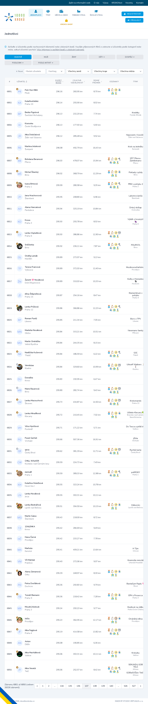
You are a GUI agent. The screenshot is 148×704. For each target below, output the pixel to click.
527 (134, 686)
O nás (96, 2)
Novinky (129, 2)
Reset (20, 71)
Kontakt (139, 2)
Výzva (105, 2)
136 (78, 686)
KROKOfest (117, 2)
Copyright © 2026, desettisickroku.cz (20, 701)
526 (125, 686)
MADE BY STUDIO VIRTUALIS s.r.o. (129, 701)
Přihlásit (136, 20)
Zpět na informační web (79, 2)
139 (103, 686)
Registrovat (134, 14)
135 (70, 686)
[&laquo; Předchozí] (37, 686)
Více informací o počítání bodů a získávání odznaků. (60, 49)
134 (62, 686)
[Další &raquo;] (140, 686)
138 (95, 686)
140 (111, 686)
